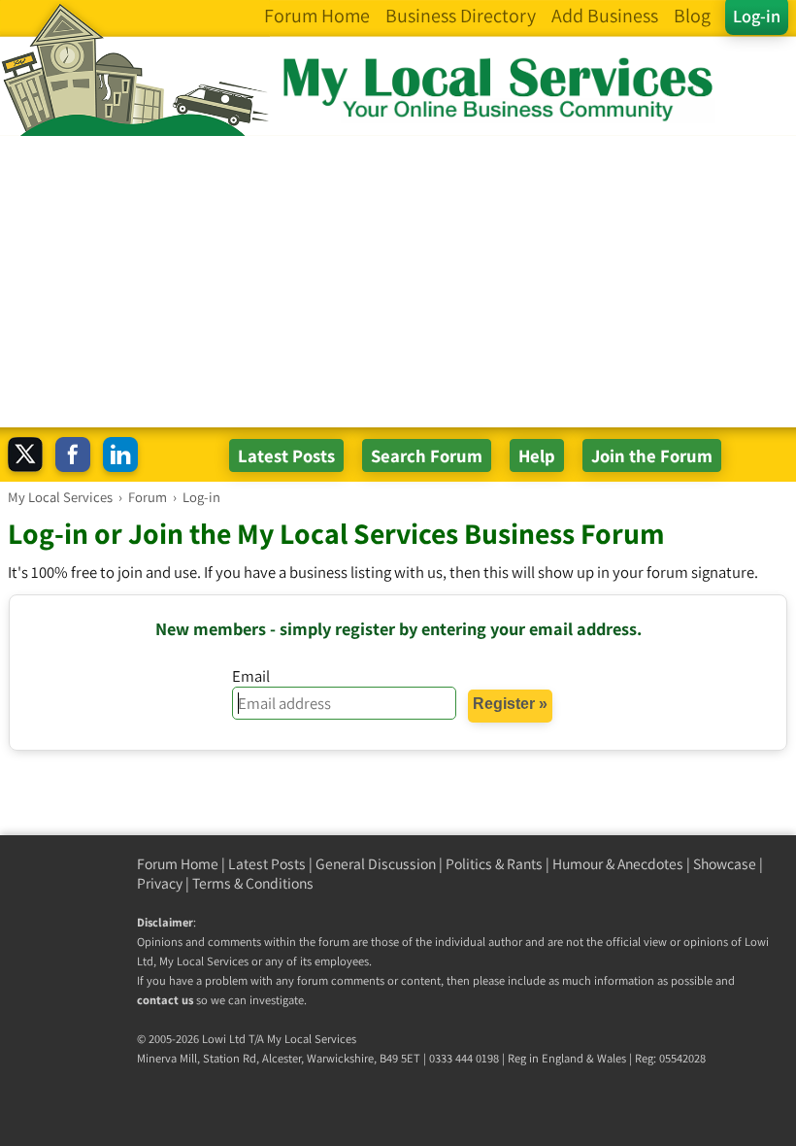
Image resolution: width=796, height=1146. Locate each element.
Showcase (724, 864)
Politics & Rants (494, 864)
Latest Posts (267, 864)
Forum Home (177, 864)
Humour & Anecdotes (617, 864)
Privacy (159, 883)
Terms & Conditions (253, 883)
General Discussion (375, 864)
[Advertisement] (398, 282)
